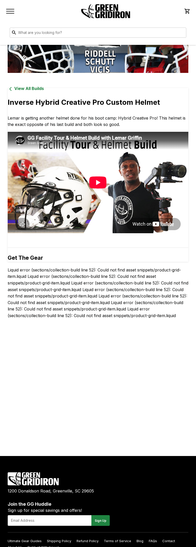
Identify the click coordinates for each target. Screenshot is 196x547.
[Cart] (187, 11)
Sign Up (100, 521)
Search (181, 33)
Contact (168, 541)
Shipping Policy (59, 541)
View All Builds (29, 88)
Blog (140, 541)
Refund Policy (88, 541)
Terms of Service (117, 541)
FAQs (153, 541)
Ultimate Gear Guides (25, 541)
